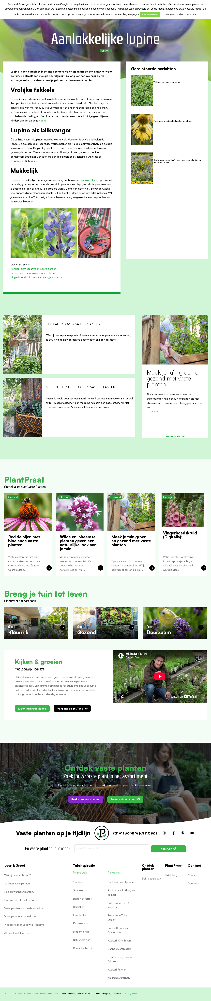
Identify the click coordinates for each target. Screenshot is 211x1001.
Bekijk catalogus (151, 878)
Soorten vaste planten (17, 883)
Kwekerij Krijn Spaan (119, 940)
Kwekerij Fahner (116, 969)
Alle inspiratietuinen (118, 977)
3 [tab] (173, 428)
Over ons (193, 883)
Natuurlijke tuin (81, 939)
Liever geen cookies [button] (173, 14)
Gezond (13, 497)
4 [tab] (177, 428)
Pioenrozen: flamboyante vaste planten (33, 273)
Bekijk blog (171, 875)
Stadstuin (78, 882)
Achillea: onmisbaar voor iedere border (33, 268)
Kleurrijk (105, 50)
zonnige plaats (89, 180)
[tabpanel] (175, 366)
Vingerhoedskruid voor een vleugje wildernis (36, 277)
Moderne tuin (81, 931)
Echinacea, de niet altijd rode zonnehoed (172, 121)
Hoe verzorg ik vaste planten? (21, 900)
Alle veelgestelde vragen (18, 933)
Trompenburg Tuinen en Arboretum (121, 959)
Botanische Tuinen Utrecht (118, 917)
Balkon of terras (82, 898)
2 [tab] (170, 428)
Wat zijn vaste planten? (17, 875)
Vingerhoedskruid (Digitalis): (169, 375)
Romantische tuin (83, 948)
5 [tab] (180, 428)
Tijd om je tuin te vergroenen (167, 82)
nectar (42, 120)
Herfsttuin (78, 907)
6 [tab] (183, 428)
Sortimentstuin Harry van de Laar (121, 892)
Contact (192, 875)
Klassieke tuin (81, 923)
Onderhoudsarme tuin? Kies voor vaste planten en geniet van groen (177, 161)
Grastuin (78, 890)
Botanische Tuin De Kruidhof (118, 905)
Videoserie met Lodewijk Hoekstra (24, 924)
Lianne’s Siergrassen (119, 948)
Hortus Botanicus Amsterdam (117, 930)
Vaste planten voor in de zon (20, 916)
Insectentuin (80, 915)
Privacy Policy (131, 993)
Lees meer (191, 14)
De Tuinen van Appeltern (121, 882)
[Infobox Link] (69, 344)
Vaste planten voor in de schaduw (23, 908)
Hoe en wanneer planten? (19, 891)
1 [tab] (167, 428)
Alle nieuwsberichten (175, 436)
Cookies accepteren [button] (150, 14)
